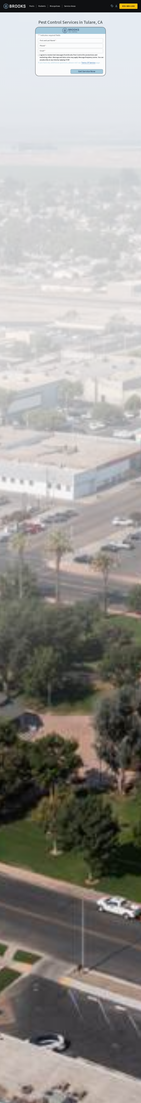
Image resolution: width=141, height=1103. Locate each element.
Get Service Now (86, 71)
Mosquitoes (55, 6)
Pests (31, 6)
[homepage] (15, 6)
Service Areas (70, 6)
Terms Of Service (88, 62)
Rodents (42, 6)
